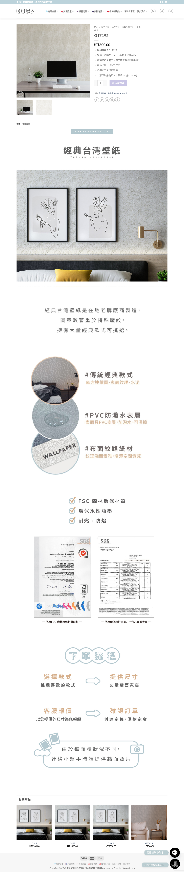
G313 (34, 843)
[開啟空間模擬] (175, 864)
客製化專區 (129, 11)
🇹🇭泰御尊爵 (97, 11)
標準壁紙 (105, 27)
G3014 (111, 843)
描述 (18, 124)
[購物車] (170, 11)
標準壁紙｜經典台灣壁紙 (123, 27)
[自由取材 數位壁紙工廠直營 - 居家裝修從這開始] (26, 11)
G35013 (149, 843)
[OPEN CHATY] (175, 853)
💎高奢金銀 (50, 11)
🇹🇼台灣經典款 (113, 11)
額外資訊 (26, 124)
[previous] (21, 61)
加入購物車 (118, 83)
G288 (72, 843)
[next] (84, 61)
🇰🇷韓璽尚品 (81, 11)
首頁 (96, 27)
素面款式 (123, 93)
